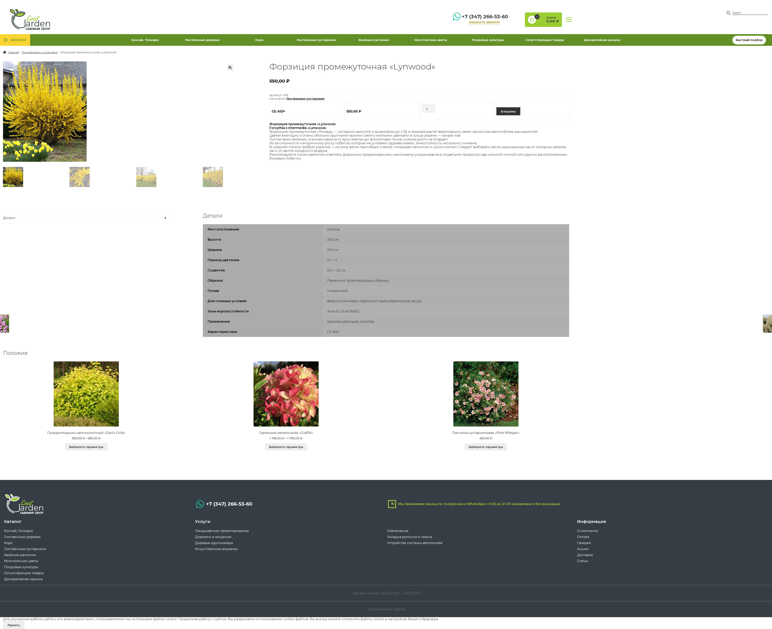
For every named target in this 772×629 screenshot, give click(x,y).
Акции (583, 549)
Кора (259, 40)
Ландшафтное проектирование (222, 531)
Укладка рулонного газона (409, 537)
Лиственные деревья (202, 40)
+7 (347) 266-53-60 (485, 16)
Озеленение (398, 531)
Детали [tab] (9, 218)
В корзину (508, 111)
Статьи (582, 561)
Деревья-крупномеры (214, 543)
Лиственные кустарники (316, 40)
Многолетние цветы (431, 40)
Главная (13, 52)
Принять (14, 625)
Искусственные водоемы (216, 549)
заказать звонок (484, 22)
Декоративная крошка (602, 40)
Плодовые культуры (488, 40)
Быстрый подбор (749, 40)
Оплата (583, 537)
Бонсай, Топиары (145, 40)
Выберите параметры (86, 447)
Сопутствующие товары (545, 40)
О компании (587, 531)
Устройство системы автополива (414, 543)
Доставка (585, 555)
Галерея (584, 543)
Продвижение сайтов (386, 609)
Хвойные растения (373, 40)
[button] (230, 67)
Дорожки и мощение (213, 537)
